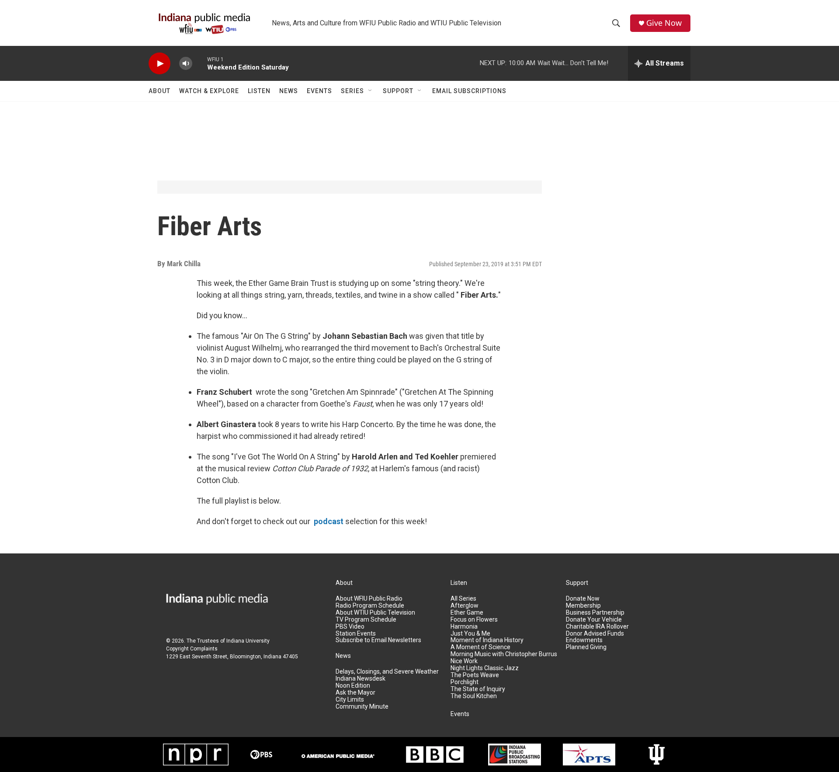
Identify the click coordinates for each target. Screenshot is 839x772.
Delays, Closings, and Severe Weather (387, 671)
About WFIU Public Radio (369, 598)
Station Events (356, 633)
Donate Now (583, 598)
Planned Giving (586, 647)
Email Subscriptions (469, 90)
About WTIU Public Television (375, 612)
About (159, 90)
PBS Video (350, 626)
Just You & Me (470, 633)
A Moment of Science (480, 647)
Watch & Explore (209, 90)
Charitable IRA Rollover (597, 626)
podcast (328, 521)
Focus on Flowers (474, 619)
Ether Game (467, 612)
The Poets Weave (475, 675)
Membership (583, 605)
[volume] (185, 63)
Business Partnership (595, 612)
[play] (159, 64)
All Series (463, 598)
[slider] (199, 63)
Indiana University (248, 641)
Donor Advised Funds (595, 633)
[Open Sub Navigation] (370, 90)
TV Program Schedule (366, 619)
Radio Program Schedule (370, 605)
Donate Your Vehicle (594, 619)
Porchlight (464, 682)
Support (398, 90)
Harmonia (464, 626)
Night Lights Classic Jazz (485, 668)
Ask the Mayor (355, 692)
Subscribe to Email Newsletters (378, 640)
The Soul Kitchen (474, 696)
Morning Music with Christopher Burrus (504, 654)
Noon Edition (353, 685)
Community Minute (362, 706)
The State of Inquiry (478, 689)
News (288, 90)
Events (319, 90)
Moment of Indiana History (487, 640)
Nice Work (464, 661)
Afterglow (464, 605)
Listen (259, 90)
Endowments (584, 640)
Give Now (664, 23)
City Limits (350, 699)
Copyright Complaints (192, 649)
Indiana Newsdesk (360, 678)
